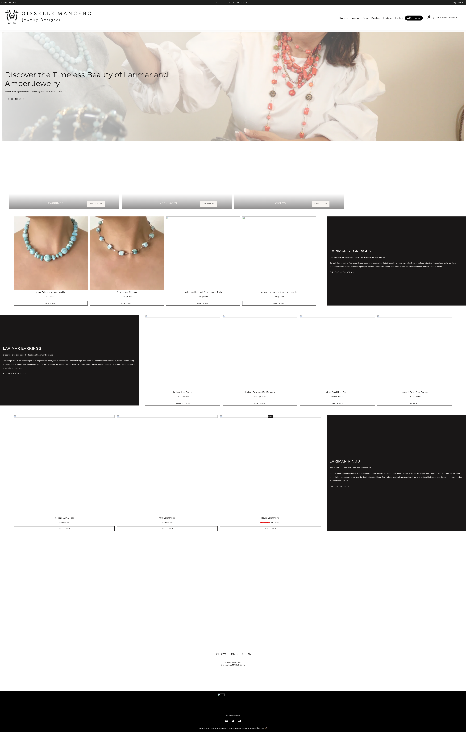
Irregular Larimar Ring (64, 518)
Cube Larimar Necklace (126, 292)
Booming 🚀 (261, 728)
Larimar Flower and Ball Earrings (260, 392)
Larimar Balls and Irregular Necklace (51, 292)
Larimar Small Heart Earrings (337, 392)
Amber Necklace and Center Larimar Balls (203, 292)
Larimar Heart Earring (182, 392)
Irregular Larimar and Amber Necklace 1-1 (279, 292)
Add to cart (51, 303)
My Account (459, 2)
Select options (183, 403)
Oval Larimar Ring (167, 518)
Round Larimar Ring (270, 518)
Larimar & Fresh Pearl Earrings (414, 392)
